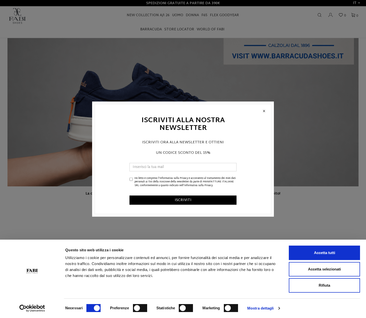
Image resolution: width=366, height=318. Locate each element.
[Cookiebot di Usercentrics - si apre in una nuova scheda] (32, 308)
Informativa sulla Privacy (174, 178)
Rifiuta (324, 285)
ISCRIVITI (183, 200)
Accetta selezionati (324, 269)
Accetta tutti (324, 253)
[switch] (140, 308)
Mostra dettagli (260, 308)
